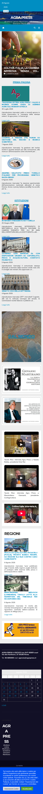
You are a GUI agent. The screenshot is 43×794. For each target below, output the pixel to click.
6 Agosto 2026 (12, 73)
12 (15, 688)
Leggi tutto (6, 120)
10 (4, 688)
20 (21, 692)
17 (4, 692)
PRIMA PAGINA (21, 82)
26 (15, 696)
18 (10, 692)
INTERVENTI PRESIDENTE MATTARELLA (18, 221)
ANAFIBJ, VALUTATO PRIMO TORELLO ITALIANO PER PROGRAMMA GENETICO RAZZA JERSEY (21, 175)
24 (4, 696)
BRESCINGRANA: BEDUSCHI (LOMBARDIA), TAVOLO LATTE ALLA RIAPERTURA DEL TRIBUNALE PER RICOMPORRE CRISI (20, 595)
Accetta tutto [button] (27, 789)
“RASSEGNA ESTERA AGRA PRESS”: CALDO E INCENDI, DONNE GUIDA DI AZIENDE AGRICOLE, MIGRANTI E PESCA (21, 104)
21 (27, 692)
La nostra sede (19, 767)
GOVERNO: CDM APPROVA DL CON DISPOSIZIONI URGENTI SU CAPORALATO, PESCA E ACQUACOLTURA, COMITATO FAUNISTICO (21, 256)
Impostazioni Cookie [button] (11, 789)
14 (27, 688)
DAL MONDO (21, 336)
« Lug (4, 705)
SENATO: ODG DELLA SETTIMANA (16, 291)
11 (10, 688)
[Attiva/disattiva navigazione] (39, 28)
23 (38, 692)
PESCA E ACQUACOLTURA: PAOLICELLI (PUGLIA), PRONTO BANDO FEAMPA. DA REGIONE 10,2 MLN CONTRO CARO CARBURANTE (20, 556)
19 (15, 692)
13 (21, 688)
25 (10, 696)
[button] (34, 28)
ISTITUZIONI (22, 200)
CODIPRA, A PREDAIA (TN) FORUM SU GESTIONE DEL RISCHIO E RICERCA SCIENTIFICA (21, 140)
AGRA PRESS (21, 17)
